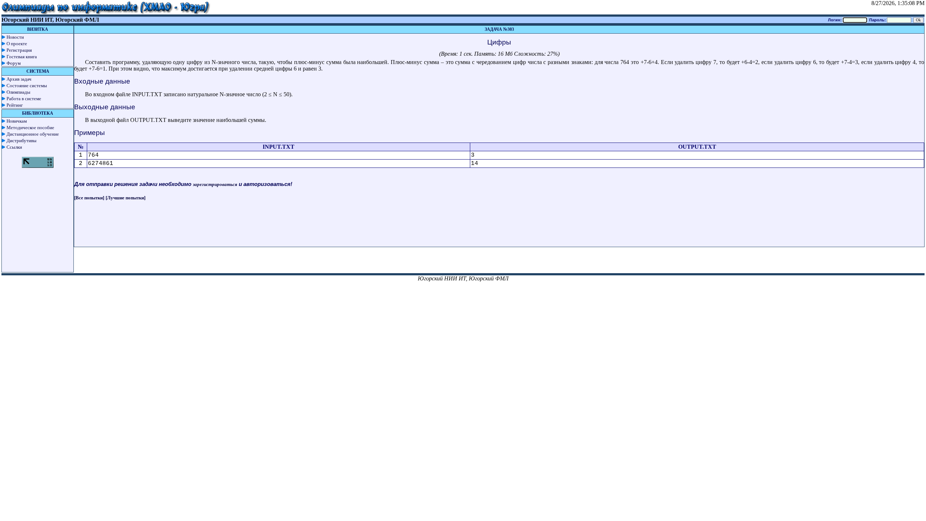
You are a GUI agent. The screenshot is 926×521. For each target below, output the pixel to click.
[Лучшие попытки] (125, 197)
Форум (14, 63)
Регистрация (19, 50)
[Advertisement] (499, 230)
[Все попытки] (89, 197)
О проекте (17, 43)
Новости (15, 37)
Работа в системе (24, 98)
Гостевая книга (22, 56)
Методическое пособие (30, 127)
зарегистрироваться (215, 184)
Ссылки (14, 147)
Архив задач (19, 79)
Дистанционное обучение (33, 134)
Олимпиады (18, 92)
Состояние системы (27, 85)
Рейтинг (15, 105)
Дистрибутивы (22, 140)
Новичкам (17, 121)
